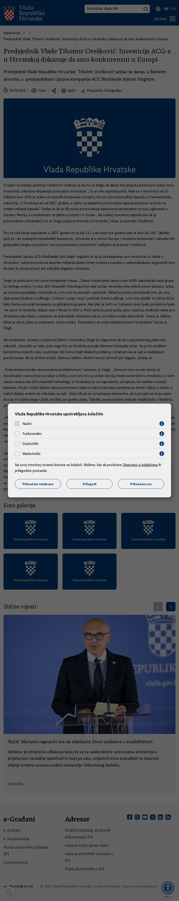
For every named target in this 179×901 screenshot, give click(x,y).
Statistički (30, 444)
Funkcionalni (31, 434)
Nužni (26, 424)
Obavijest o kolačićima (140, 465)
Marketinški (31, 454)
